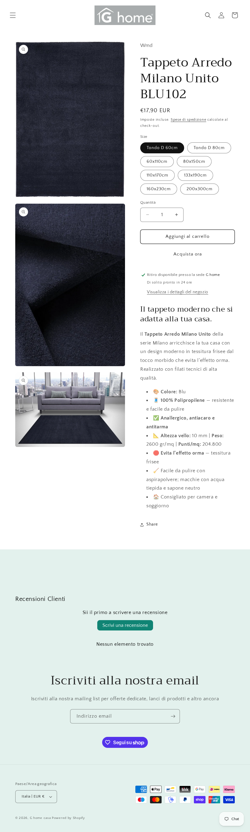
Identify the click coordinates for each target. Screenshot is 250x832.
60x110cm (157, 161)
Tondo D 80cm (209, 147)
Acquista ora (187, 254)
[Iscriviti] (173, 716)
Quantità (147, 202)
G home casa (40, 818)
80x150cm (194, 161)
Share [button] (152, 524)
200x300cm (199, 189)
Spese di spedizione (188, 120)
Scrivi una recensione (125, 625)
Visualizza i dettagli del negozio (177, 292)
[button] (13, 15)
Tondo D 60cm (162, 147)
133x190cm (195, 175)
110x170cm (157, 175)
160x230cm (159, 189)
